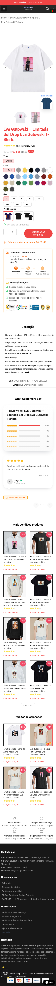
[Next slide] (50, 68)
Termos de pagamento (12, 916)
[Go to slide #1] (20, 117)
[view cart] (52, 8)
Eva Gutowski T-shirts (12, 22)
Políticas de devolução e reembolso (17, 920)
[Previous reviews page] (36, 505)
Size (5, 194)
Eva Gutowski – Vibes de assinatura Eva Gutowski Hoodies (14, 688)
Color (5, 165)
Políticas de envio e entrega (14, 912)
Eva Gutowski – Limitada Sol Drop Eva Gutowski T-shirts (41, 795)
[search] (47, 8)
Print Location (9, 209)
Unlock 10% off (5, 973)
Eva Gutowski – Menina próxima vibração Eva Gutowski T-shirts (40, 559)
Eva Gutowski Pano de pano (24, 17)
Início (4, 17)
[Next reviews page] (50, 505)
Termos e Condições (11, 887)
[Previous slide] (6, 68)
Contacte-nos (8, 924)
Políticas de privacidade (12, 891)
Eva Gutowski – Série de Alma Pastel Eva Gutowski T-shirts (40, 688)
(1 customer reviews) (25, 146)
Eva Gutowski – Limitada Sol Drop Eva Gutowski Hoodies (14, 559)
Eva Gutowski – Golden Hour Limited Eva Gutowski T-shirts (40, 752)
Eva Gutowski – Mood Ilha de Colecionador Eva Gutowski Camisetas (14, 602)
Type (5, 156)
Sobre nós (6, 883)
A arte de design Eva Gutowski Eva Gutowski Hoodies (14, 645)
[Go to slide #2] (35, 117)
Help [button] (51, 982)
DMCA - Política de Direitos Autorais (17, 895)
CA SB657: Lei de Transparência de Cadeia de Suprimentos (28, 899)
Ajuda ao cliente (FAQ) (12, 928)
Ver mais (28, 706)
